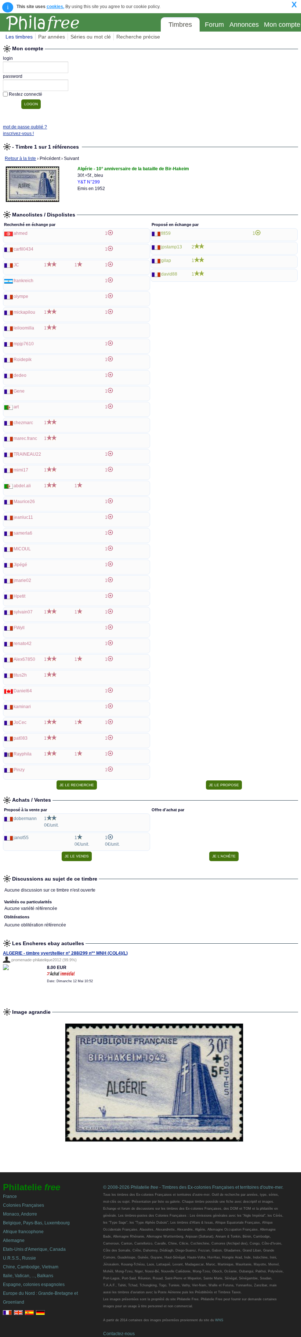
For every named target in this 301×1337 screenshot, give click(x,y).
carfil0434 (23, 249)
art (16, 406)
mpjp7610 (24, 343)
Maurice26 (24, 501)
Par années (51, 37)
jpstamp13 (171, 246)
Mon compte (282, 24)
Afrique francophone (23, 1231)
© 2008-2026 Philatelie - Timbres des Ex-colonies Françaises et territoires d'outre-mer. (193, 1187)
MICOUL (22, 548)
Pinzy (19, 769)
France (10, 1196)
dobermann (25, 818)
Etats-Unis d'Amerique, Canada (34, 1249)
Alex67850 (24, 659)
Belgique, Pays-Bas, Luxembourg (36, 1222)
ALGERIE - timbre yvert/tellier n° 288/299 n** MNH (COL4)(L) (65, 953)
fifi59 (166, 233)
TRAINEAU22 (27, 454)
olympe (21, 296)
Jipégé (20, 564)
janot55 (21, 837)
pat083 (21, 738)
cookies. (55, 6)
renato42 (23, 643)
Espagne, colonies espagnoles (34, 1284)
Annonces (244, 24)
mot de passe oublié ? (25, 127)
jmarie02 (22, 580)
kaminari (22, 706)
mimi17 (21, 470)
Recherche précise (138, 37)
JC (16, 264)
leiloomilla (24, 328)
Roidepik (23, 359)
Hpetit (19, 596)
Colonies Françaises (23, 1205)
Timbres (180, 24)
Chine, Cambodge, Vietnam (30, 1266)
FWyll (19, 627)
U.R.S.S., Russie (19, 1258)
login (8, 58)
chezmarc (23, 422)
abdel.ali (22, 485)
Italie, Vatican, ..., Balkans (28, 1275)
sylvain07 (23, 612)
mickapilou (24, 312)
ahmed (21, 233)
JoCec (20, 722)
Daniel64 (23, 690)
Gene (19, 391)
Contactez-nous (119, 1333)
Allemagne (14, 1240)
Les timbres (19, 37)
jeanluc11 (23, 517)
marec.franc (25, 438)
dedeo (20, 375)
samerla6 (23, 533)
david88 (169, 274)
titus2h (20, 675)
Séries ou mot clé (90, 37)
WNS (219, 1320)
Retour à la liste (20, 158)
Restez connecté (25, 94)
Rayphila (23, 754)
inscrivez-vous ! (18, 133)
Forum (214, 24)
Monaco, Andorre (20, 1214)
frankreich (23, 280)
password (12, 76)
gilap (166, 260)
